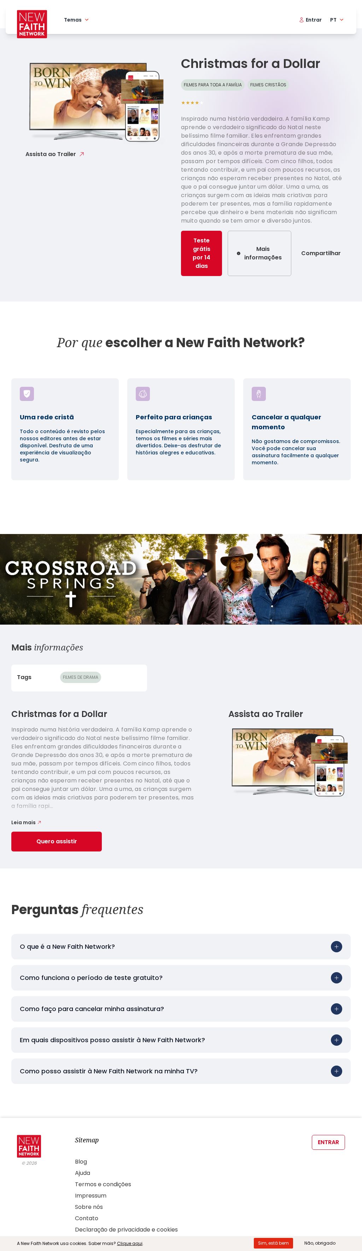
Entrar (328, 1142)
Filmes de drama (80, 677)
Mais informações (263, 253)
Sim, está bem (273, 1243)
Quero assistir (56, 841)
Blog (81, 1162)
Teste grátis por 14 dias (201, 253)
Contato (86, 1218)
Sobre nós (89, 1207)
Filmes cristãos (268, 85)
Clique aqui (129, 1243)
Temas (73, 19)
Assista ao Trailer (50, 154)
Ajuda (82, 1173)
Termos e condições (103, 1184)
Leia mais (23, 822)
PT (333, 19)
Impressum (90, 1196)
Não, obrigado (319, 1243)
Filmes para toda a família (213, 85)
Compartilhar (321, 253)
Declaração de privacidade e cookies (126, 1230)
